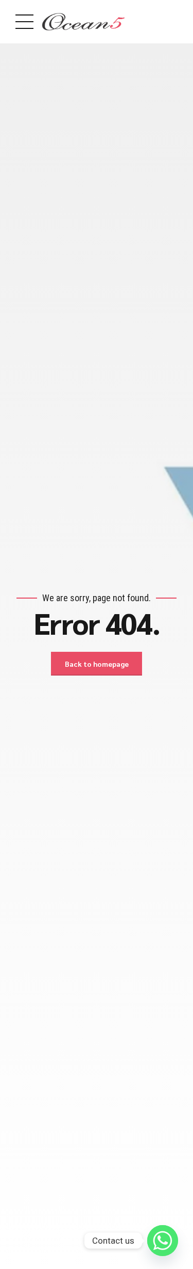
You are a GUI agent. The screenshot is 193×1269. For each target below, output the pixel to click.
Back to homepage (97, 663)
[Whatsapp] (162, 1240)
